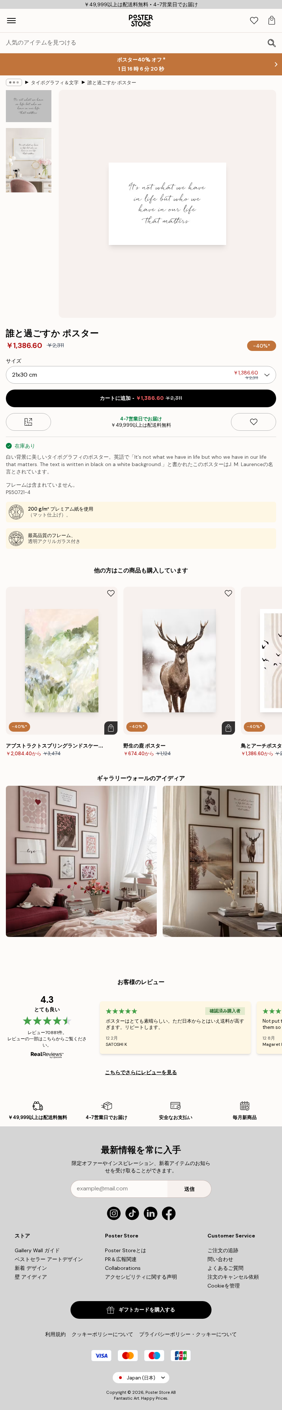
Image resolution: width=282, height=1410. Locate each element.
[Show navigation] (11, 21)
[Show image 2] (28, 160)
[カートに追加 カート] (111, 728)
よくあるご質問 (225, 1268)
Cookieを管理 (223, 1285)
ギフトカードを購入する (147, 1310)
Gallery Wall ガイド (37, 1250)
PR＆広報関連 (121, 1259)
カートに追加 (141, 398)
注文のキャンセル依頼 (233, 1277)
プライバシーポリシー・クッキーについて (188, 1334)
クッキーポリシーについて (102, 1334)
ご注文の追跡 (222, 1250)
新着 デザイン (31, 1268)
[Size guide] (28, 422)
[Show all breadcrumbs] (14, 82)
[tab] (254, 20)
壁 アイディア (31, 1277)
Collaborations (123, 1268)
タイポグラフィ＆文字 (55, 82)
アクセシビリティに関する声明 (141, 1277)
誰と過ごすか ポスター (111, 82)
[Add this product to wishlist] (253, 422)
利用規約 (55, 1334)
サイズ (13, 361)
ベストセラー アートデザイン (49, 1259)
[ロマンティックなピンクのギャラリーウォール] (81, 861)
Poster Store (157, 1392)
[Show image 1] (28, 106)
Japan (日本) (141, 1378)
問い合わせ (220, 1259)
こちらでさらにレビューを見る (141, 1072)
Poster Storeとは (125, 1250)
